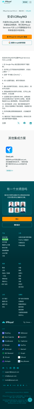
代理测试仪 (21, 243)
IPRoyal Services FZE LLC (10, 11)
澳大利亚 (21, 287)
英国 (19, 276)
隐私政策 (21, 309)
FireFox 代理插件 (23, 240)
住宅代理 (4, 237)
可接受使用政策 (23, 312)
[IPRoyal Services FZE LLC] (7, 2)
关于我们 (4, 298)
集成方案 (21, 11)
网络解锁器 (5, 250)
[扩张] (30, 400)
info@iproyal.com (11, 376)
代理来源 (21, 301)
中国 (19, 267)
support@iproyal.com (12, 372)
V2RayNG (28, 11)
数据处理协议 (22, 304)
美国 (19, 270)
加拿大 (20, 273)
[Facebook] (24, 123)
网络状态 (4, 278)
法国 (19, 281)
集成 (3, 267)
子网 (3, 256)
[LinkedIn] (30, 123)
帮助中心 (4, 281)
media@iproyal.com (11, 380)
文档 (3, 270)
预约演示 (25, 2)
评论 (3, 307)
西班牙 (20, 284)
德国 (19, 278)
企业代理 (4, 253)
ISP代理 (4, 242)
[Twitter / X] (18, 123)
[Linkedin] (14, 368)
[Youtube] (18, 368)
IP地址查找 (21, 245)
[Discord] (3, 368)
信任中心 (21, 315)
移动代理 (4, 247)
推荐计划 (4, 304)
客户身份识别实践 (23, 298)
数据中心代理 (6, 245)
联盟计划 (4, 301)
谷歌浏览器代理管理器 (24, 237)
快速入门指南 (6, 273)
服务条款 (21, 307)
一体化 (4, 276)
